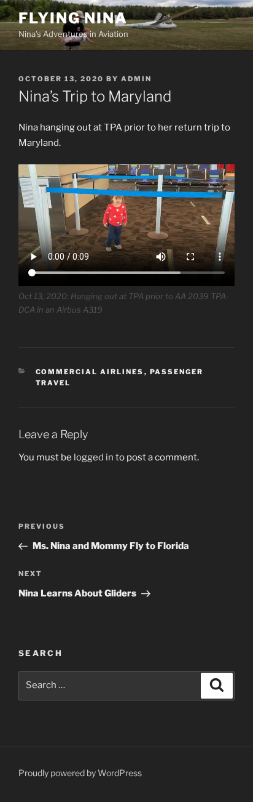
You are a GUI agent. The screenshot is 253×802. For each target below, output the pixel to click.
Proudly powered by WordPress (80, 773)
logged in (94, 457)
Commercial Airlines (90, 371)
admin (136, 78)
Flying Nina (73, 18)
